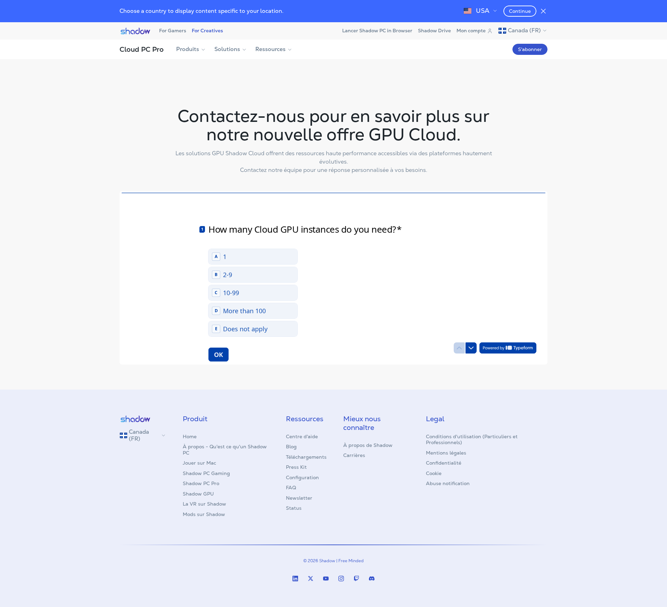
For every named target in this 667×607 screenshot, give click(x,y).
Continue (520, 11)
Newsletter (299, 498)
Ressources (270, 49)
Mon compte (471, 30)
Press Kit (296, 467)
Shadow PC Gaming (206, 473)
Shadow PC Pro (201, 483)
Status (294, 508)
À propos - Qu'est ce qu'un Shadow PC (225, 449)
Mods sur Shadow (204, 514)
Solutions (227, 49)
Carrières (354, 455)
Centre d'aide (302, 436)
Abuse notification (448, 483)
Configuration (302, 477)
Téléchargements (306, 457)
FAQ (291, 487)
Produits (187, 49)
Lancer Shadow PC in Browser (377, 30)
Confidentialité (443, 463)
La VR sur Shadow (204, 504)
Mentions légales (446, 453)
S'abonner (530, 49)
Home (190, 436)
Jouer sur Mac (199, 463)
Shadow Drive (434, 30)
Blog (291, 446)
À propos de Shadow (368, 445)
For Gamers (172, 30)
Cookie (434, 473)
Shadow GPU (198, 494)
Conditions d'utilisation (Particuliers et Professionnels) (472, 439)
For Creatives (207, 30)
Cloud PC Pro (142, 49)
